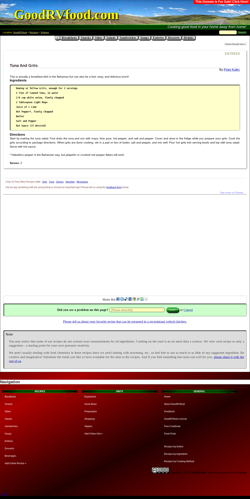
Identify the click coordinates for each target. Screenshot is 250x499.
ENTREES (232, 53)
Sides (98, 37)
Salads (111, 37)
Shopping (89, 419)
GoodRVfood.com (66, 14)
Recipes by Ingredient (175, 454)
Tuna (51, 181)
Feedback (169, 411)
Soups (144, 37)
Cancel (188, 309)
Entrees (45, 32)
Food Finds (170, 433)
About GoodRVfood (174, 404)
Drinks (189, 37)
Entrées (158, 37)
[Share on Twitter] (122, 299)
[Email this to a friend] (146, 299)
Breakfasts (69, 37)
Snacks (86, 37)
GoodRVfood (20, 32)
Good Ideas (90, 404)
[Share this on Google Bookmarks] (134, 299)
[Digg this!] (130, 299)
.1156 (4, 494)
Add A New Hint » (93, 433)
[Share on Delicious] (126, 299)
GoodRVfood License (175, 419)
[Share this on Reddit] (138, 299)
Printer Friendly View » (235, 44)
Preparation (90, 411)
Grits (44, 181)
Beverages (10, 456)
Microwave (82, 181)
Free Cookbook (172, 426)
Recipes (33, 32)
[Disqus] (125, 243)
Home (167, 396)
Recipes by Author (173, 446)
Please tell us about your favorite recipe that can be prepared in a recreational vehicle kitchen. (125, 321)
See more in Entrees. (232, 192)
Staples (88, 426)
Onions (60, 181)
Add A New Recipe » (15, 463)
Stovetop (70, 181)
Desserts (174, 37)
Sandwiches (128, 37)
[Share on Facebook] (118, 299)
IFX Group (240, 472)
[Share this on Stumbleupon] (142, 299)
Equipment (90, 396)
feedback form (113, 187)
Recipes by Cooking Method (179, 461)
